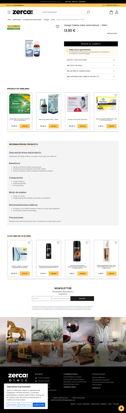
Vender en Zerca (70, 387)
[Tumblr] (26, 380)
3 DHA (53, 19)
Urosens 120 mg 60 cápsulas (77, 119)
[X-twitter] (14, 380)
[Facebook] (10, 380)
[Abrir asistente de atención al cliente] (121, 408)
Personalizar (12, 405)
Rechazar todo (25, 405)
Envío (13, 29)
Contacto (96, 388)
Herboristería (17, 19)
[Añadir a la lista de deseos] (57, 26)
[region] (26, 396)
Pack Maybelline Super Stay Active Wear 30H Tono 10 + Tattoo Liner (106, 267)
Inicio (9, 19)
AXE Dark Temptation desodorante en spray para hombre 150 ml (77, 267)
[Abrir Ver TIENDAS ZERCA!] (119, 5)
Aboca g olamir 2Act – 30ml (48, 119)
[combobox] (63, 12)
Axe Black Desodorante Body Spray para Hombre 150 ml (49, 266)
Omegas (46, 19)
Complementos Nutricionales (32, 19)
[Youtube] (18, 380)
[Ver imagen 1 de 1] (33, 49)
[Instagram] (22, 380)
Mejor (13, 26)
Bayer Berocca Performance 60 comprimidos (20, 119)
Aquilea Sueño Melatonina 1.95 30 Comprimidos (106, 119)
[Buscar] (88, 12)
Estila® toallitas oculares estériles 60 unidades (19, 266)
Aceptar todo (39, 405)
